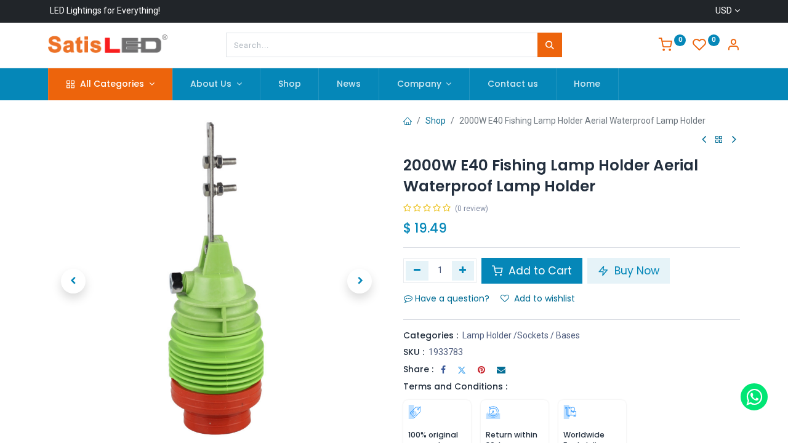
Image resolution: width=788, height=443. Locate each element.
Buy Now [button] (635, 270)
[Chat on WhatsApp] (754, 396)
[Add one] (463, 271)
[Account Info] (733, 46)
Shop (435, 121)
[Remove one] (417, 271)
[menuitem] (289, 84)
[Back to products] (719, 140)
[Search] (549, 45)
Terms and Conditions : (455, 386)
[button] (73, 281)
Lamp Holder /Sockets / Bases (521, 335)
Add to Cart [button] (538, 270)
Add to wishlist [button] (544, 298)
